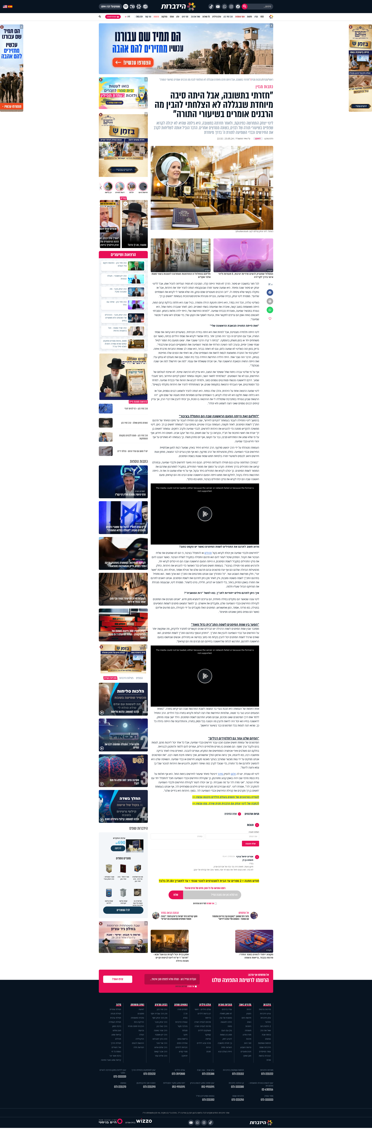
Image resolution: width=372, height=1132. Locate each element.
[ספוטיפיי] (126, 6)
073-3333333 (267, 1100)
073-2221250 (237, 1100)
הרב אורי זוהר (161, 1043)
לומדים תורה (182, 1009)
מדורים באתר (245, 1004)
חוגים (208, 1051)
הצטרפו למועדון (111, 16)
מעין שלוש (117, 1030)
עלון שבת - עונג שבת (205, 1070)
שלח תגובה (250, 843)
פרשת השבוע (245, 1047)
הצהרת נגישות (265, 1055)
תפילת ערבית (115, 1017)
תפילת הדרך (116, 1043)
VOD (262, 16)
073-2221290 (149, 1087)
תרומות (156, 16)
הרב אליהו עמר (161, 1055)
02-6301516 (267, 1089)
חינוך (185, 1034)
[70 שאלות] (132, 6)
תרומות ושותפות (264, 1043)
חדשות (249, 16)
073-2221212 (238, 1074)
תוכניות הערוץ (225, 1004)
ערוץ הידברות (265, 1013)
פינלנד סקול (182, 1026)
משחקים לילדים (204, 1030)
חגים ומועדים (246, 1051)
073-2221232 (149, 1074)
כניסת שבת (266, 1034)
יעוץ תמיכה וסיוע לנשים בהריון (202, 1083)
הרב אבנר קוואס (160, 1051)
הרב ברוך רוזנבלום (160, 1038)
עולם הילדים (216, 16)
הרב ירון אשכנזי (161, 1034)
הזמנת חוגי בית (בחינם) (146, 1083)
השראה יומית (226, 1047)
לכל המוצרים (123, 910)
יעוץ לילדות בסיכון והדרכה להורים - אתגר (113, 1071)
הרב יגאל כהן (162, 1026)
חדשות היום (246, 1017)
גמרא (185, 1017)
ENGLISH (139, 16)
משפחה (248, 1030)
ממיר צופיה (268, 1095)
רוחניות (248, 1026)
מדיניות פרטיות (265, 1009)
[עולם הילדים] (145, 6)
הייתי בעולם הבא (225, 1051)
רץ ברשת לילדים (204, 1013)
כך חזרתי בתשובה (225, 1043)
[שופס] (139, 6)
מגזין (256, 16)
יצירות (208, 1047)
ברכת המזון (116, 1026)
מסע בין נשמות (226, 1034)
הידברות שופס (265, 1047)
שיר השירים (116, 1047)
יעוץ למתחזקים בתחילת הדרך (143, 1070)
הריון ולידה (140, 1038)
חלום (233, 774)
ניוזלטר (268, 1022)
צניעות (141, 1030)
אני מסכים (203, 903)
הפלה (141, 1034)
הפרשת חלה (139, 1047)
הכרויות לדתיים (181, 1047)
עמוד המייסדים (265, 1051)
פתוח (230, 1026)
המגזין (248, 1013)
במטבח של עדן (226, 1017)
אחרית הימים (182, 1043)
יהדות (249, 1009)
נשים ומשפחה (137, 1004)
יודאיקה (184, 1055)
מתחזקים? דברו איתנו (110, 6)
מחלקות (164, 16)
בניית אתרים (130, 1122)
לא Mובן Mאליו (226, 1013)
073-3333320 (119, 1077)
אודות (269, 1060)
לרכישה (118, 848)
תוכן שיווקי (247, 1055)
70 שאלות (206, 16)
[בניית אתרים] (144, 1122)
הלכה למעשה (226, 1022)
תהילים (208, 553)
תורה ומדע (247, 1034)
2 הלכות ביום (265, 1026)
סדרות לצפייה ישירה (203, 1026)
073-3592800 (178, 1074)
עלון (177, 16)
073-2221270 (120, 1087)
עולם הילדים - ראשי (203, 1009)
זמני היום (185, 16)
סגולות (184, 1030)
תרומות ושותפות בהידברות (233, 1070)
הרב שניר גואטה (160, 1030)
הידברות (267, 1004)
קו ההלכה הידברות (236, 1083)
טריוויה (208, 1038)
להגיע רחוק (227, 1038)
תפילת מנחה (116, 1013)
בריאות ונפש (182, 1038)
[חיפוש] (244, 6)
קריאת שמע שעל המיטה (111, 1060)
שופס (172, 16)
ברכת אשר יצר (115, 1055)
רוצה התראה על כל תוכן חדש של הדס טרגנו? (205, 888)
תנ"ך (185, 1013)
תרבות (248, 1038)
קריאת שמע (116, 1034)
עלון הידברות (266, 1017)
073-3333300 (237, 1087)
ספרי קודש (183, 1051)
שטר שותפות (240, 16)
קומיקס (208, 1034)
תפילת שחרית (115, 1009)
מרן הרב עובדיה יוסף (159, 1013)
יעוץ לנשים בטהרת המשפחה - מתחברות (260, 1084)
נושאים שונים (180, 1004)
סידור (220, 774)
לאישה (141, 1009)
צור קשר (148, 16)
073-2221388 (208, 1074)
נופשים (268, 1038)
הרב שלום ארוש (160, 1047)
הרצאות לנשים (138, 1043)
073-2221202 (208, 1100)
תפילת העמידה (115, 1022)
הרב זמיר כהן (228, 16)
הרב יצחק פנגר (161, 1022)
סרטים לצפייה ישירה (202, 1022)
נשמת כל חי (116, 1051)
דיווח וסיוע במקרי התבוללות (174, 1083)
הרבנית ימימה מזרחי (136, 1026)
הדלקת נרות (139, 1022)
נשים (249, 1022)
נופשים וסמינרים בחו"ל (205, 1095)
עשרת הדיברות (181, 1022)
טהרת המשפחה (137, 1017)
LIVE (128, 16)
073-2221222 (267, 1074)
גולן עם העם (226, 1030)
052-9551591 (207, 1087)
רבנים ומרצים (161, 1004)
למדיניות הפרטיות (199, 903)
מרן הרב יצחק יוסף (159, 1017)
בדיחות (208, 1017)
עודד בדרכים (227, 1009)
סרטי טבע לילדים (204, 1043)
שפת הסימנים (231, 814)
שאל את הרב (195, 16)
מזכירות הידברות (266, 1070)
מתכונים (141, 1013)
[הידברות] (178, 6)
